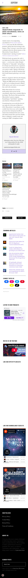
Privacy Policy (6, 516)
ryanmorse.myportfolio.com (12, 147)
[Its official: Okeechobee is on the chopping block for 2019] (7, 166)
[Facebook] (12, 151)
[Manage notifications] (3, 575)
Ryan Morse (14, 36)
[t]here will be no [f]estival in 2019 (14, 55)
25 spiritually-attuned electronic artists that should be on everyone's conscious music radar (16, 265)
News (7, 27)
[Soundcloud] (14, 151)
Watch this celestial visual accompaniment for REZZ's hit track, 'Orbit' (16, 271)
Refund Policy (6, 523)
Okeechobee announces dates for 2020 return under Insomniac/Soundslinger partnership (9, 192)
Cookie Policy (6, 520)
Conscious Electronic (18, 568)
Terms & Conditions (7, 526)
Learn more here (20, 550)
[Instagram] (16, 151)
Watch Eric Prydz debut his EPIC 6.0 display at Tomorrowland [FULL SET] (16, 243)
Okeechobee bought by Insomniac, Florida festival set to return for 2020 (17, 173)
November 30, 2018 (6, 36)
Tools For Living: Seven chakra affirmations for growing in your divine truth (17, 249)
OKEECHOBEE (10, 208)
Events (4, 27)
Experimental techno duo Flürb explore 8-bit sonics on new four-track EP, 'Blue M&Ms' (17, 236)
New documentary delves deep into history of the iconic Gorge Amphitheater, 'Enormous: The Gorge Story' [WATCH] (17, 256)
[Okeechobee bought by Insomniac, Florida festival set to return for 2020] (18, 166)
